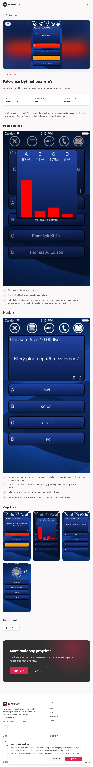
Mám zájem (18, 671)
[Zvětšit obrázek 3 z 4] (76, 536)
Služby (51, 712)
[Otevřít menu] (87, 4)
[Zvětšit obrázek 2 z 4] (46, 536)
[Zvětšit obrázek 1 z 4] (17, 536)
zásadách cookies (72, 753)
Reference (53, 716)
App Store (13, 628)
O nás (51, 721)
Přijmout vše (74, 759)
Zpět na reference (13, 15)
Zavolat (38, 671)
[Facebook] (5, 727)
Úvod (51, 708)
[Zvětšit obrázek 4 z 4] (17, 587)
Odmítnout (56, 759)
